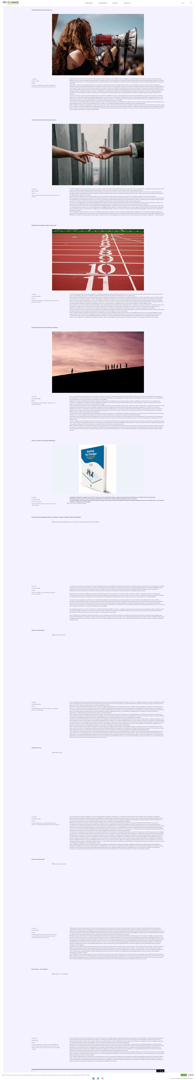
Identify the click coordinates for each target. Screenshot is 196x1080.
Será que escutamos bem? (38, 859)
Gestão (33, 1046)
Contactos (127, 3)
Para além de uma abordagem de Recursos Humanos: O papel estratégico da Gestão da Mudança (56, 517)
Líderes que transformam (38, 630)
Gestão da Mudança (45, 195)
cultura (33, 195)
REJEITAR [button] (191, 1075)
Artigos (33, 83)
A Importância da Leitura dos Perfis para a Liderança (45, 327)
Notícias (115, 3)
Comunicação (53, 934)
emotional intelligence (53, 1044)
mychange (34, 79)
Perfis (54, 402)
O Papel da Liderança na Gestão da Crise (42, 10)
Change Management (37, 708)
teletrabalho (44, 86)
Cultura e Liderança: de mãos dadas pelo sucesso (44, 119)
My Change (39, 1047)
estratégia (37, 592)
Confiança (44, 1044)
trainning (34, 1049)
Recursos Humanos (36, 404)
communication (46, 934)
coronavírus (34, 85)
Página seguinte (162, 1073)
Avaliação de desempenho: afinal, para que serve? (44, 225)
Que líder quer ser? (36, 747)
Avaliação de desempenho (38, 300)
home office (46, 85)
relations (47, 937)
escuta (33, 936)
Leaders (54, 1046)
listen (43, 937)
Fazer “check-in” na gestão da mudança (78, 503)
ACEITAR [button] (184, 1075)
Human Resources (44, 936)
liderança (39, 86)
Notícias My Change (36, 501)
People (44, 1047)
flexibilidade (40, 85)
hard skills (46, 300)
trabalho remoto (52, 86)
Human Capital (39, 1046)
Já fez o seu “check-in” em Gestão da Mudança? (43, 440)
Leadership (55, 708)
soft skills (39, 302)
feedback (37, 195)
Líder (44, 824)
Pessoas (48, 1047)
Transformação (35, 505)
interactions (52, 936)
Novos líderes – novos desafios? (40, 969)
